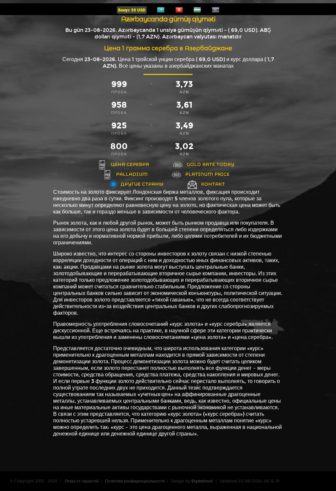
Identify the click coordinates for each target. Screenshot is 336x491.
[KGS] (179, 11)
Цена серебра (130, 164)
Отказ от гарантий (82, 481)
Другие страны (142, 184)
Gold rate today (211, 164)
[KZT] (161, 11)
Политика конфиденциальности (135, 481)
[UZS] (197, 11)
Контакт (213, 184)
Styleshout (202, 481)
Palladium (132, 174)
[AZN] (215, 11)
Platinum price (207, 174)
